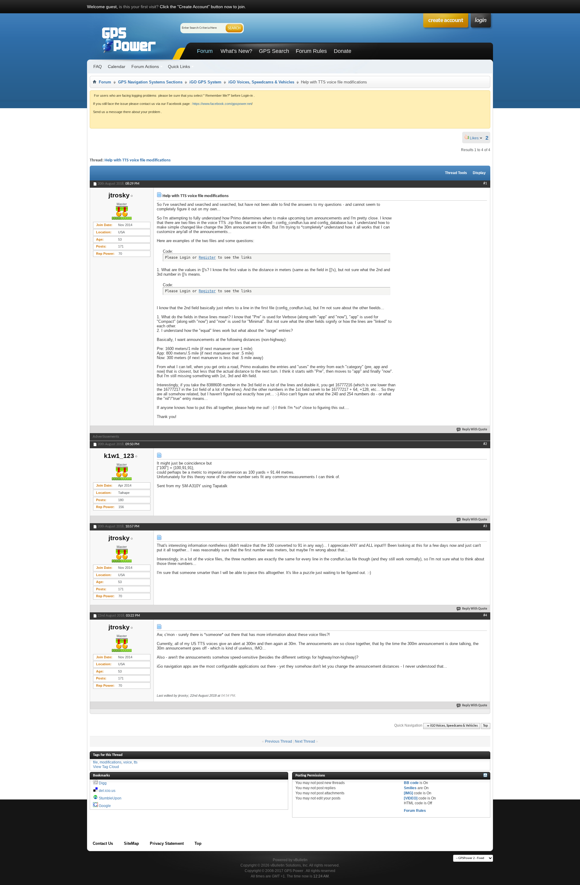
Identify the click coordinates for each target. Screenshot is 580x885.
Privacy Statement (167, 843)
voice (127, 762)
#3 (485, 526)
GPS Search (274, 51)
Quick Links (179, 66)
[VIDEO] (410, 798)
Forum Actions (145, 66)
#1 (485, 183)
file (95, 762)
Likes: (476, 138)
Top (485, 726)
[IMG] (408, 793)
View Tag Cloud (106, 767)
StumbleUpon (110, 798)
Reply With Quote (474, 429)
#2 (485, 444)
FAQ (97, 66)
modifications (110, 762)
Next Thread (305, 741)
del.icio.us (107, 791)
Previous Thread (278, 741)
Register (207, 257)
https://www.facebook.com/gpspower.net (222, 103)
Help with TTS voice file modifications (138, 160)
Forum (205, 51)
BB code (411, 783)
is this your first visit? (139, 6)
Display (479, 173)
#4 (485, 615)
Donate (342, 51)
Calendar (116, 66)
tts (135, 762)
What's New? (236, 51)
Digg (103, 783)
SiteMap (131, 843)
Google (105, 806)
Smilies (410, 788)
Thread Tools (456, 173)
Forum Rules (311, 51)
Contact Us (103, 843)
